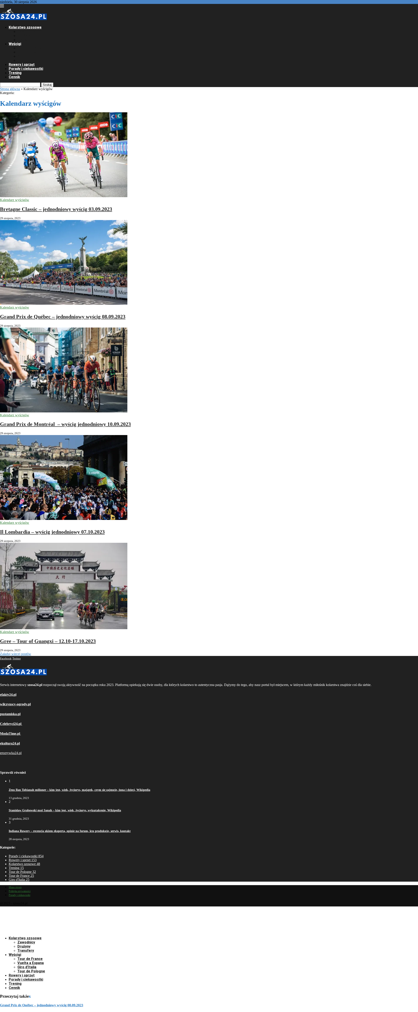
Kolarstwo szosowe (25, 27)
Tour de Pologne (31, 60)
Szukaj (47, 84)
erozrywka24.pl (11, 753)
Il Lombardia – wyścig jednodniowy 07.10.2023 (52, 532)
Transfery (25, 40)
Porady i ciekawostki (26, 69)
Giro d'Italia (19, 879)
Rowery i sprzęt (22, 64)
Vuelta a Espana (30, 52)
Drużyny (23, 36)
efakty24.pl (8, 694)
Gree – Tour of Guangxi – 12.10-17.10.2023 (48, 641)
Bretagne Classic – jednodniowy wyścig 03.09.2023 (56, 209)
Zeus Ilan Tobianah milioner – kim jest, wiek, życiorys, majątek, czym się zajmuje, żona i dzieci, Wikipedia (79, 790)
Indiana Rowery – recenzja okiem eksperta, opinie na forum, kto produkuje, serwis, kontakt (70, 831)
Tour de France (30, 48)
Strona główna (10, 89)
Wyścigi (15, 44)
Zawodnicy (26, 31)
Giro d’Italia (26, 56)
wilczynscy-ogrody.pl (15, 704)
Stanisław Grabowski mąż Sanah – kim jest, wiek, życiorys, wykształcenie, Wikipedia (65, 810)
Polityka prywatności (19, 891)
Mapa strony (15, 887)
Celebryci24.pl (11, 724)
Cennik (14, 77)
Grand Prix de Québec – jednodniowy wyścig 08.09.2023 (62, 316)
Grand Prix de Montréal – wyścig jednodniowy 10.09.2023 (65, 424)
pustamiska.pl (10, 714)
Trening (15, 73)
